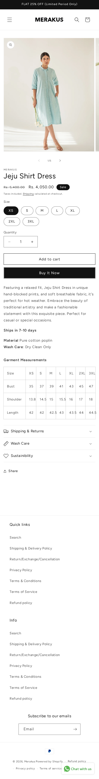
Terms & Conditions (26, 581)
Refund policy (21, 603)
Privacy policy (25, 768)
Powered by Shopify (49, 761)
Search (15, 537)
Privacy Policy (21, 570)
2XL (12, 221)
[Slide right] (60, 160)
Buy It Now (49, 273)
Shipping (28, 193)
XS (11, 211)
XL (72, 211)
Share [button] (13, 471)
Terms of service (51, 768)
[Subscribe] (75, 729)
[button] (9, 19)
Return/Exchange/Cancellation (35, 559)
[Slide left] (39, 160)
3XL (31, 221)
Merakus (29, 761)
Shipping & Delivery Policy (31, 548)
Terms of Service (23, 592)
